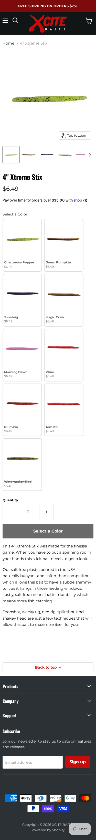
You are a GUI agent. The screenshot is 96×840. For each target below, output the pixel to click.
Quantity (10, 500)
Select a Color (15, 214)
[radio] (22, 245)
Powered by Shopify (48, 830)
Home (8, 43)
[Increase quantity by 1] (46, 512)
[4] (11, 154)
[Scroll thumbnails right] (89, 154)
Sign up (77, 761)
